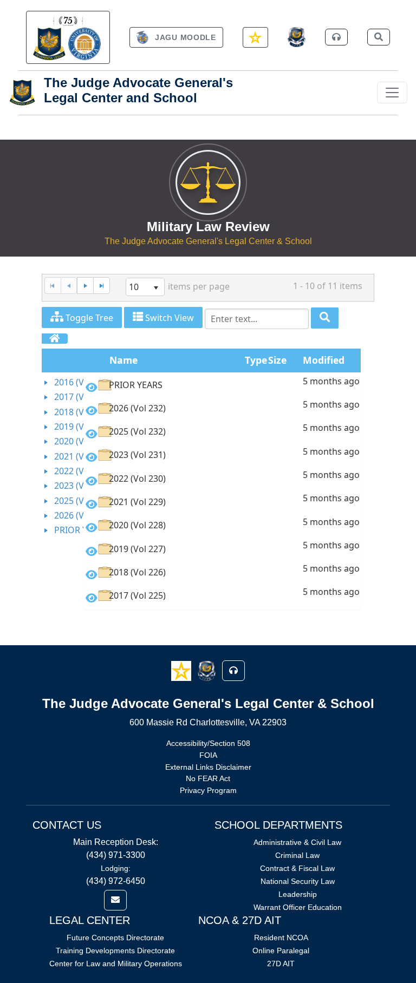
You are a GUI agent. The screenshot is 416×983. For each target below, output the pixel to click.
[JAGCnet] (297, 37)
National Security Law (298, 881)
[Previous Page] (69, 285)
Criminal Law (297, 855)
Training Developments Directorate (115, 950)
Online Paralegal (280, 950)
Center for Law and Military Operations (115, 963)
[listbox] (145, 287)
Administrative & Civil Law (297, 842)
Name (123, 359)
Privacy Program (208, 790)
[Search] (325, 318)
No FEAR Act (208, 778)
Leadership (297, 894)
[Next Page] (85, 285)
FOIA (208, 755)
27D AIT (281, 963)
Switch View (168, 318)
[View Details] (92, 386)
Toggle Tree (88, 318)
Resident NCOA (281, 937)
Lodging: (116, 868)
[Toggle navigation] (392, 92)
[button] (182, 670)
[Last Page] (101, 285)
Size (277, 359)
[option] (222, 386)
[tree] (62, 456)
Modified (323, 359)
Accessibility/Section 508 (208, 743)
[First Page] (52, 285)
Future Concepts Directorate (115, 937)
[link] (68, 37)
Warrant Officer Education (297, 907)
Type (256, 359)
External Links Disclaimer (208, 767)
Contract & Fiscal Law (297, 868)
